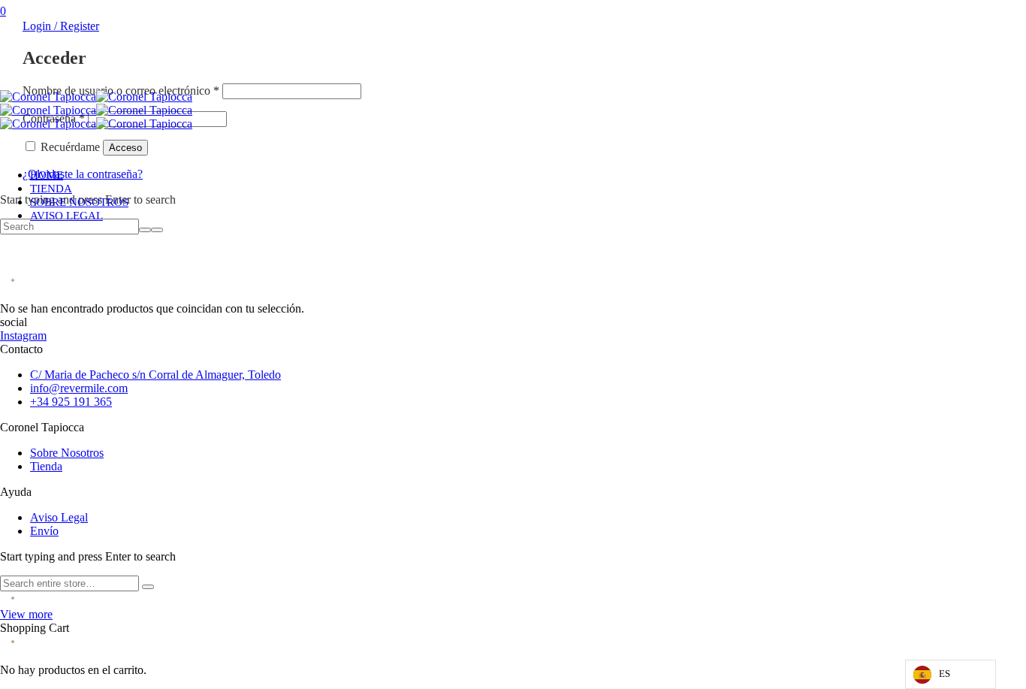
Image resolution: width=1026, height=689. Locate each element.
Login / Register (61, 26)
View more (26, 614)
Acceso (125, 147)
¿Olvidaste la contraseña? (83, 174)
